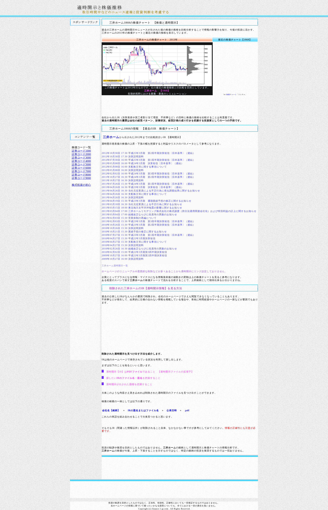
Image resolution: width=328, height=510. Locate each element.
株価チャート (231, 94)
